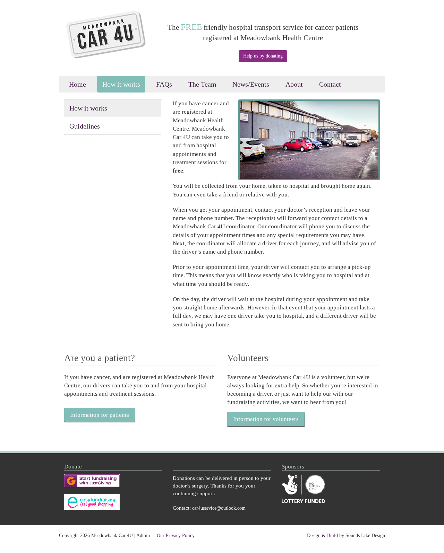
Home (77, 84)
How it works (121, 84)
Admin (143, 535)
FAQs (164, 84)
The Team (202, 84)
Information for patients (99, 415)
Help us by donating (263, 56)
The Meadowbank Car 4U (110, 41)
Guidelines (84, 126)
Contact (330, 84)
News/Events (250, 84)
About (294, 84)
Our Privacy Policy (176, 535)
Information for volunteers (266, 419)
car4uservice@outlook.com (219, 508)
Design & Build (322, 535)
